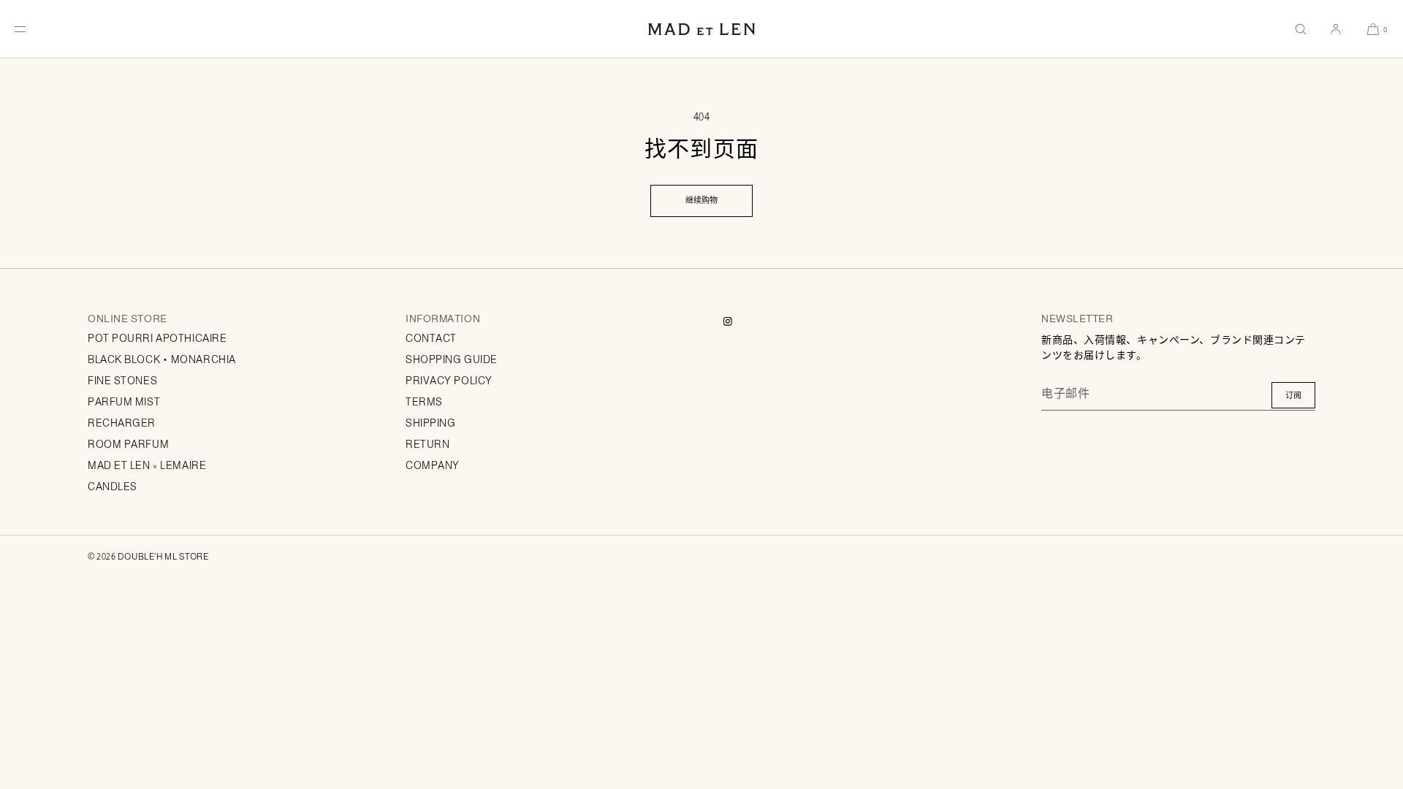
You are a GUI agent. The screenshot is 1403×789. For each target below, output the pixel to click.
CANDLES (112, 486)
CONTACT (431, 338)
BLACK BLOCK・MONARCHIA (162, 359)
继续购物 (701, 200)
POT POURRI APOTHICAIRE (157, 338)
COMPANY (433, 465)
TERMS (424, 402)
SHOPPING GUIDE (452, 359)
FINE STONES (122, 380)
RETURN (427, 444)
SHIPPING (430, 423)
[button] (1300, 29)
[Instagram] (739, 321)
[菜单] (32, 29)
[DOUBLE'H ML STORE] (701, 29)
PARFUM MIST (124, 402)
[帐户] (1336, 29)
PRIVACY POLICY (449, 380)
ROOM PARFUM (128, 444)
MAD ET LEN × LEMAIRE (147, 465)
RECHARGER (122, 423)
